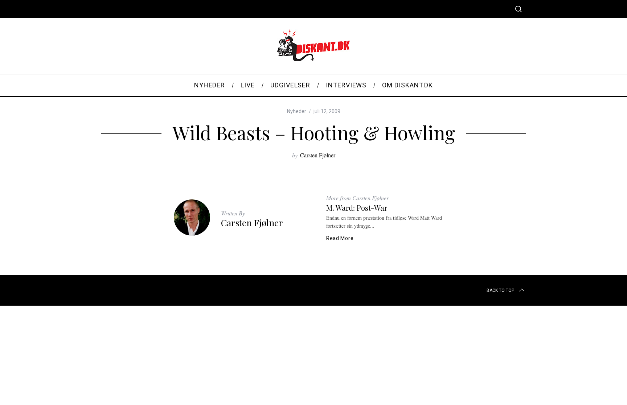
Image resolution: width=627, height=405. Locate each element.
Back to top (500, 290)
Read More (339, 238)
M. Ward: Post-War (356, 207)
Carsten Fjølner (317, 155)
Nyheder (296, 111)
